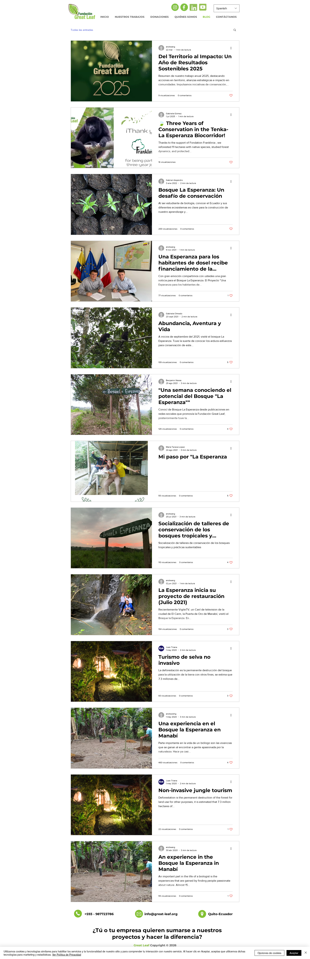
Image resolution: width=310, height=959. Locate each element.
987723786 (104, 914)
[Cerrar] (306, 953)
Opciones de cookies (269, 953)
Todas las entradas (82, 29)
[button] (234, 30)
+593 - (89, 914)
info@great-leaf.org (161, 914)
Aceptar (294, 953)
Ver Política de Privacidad (66, 954)
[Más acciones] (232, 48)
